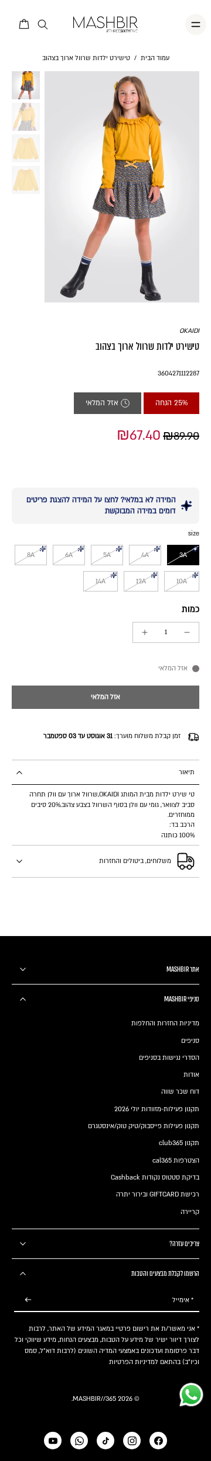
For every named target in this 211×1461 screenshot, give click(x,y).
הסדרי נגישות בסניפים (169, 1057)
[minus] (187, 632)
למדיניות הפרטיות (133, 1362)
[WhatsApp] (79, 1440)
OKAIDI (189, 330)
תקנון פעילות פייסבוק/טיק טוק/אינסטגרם (143, 1126)
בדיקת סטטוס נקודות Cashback (155, 1177)
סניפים (190, 1040)
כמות (190, 609)
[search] (43, 24)
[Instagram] (132, 1440)
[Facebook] (158, 1440)
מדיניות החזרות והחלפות (165, 1023)
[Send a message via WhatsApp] (191, 1394)
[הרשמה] (28, 1300)
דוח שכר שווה (180, 1091)
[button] (105, 697)
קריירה (190, 1212)
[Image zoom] (122, 186)
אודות (191, 1074)
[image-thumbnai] (26, 85)
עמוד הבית (155, 58)
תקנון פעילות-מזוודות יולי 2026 (156, 1109)
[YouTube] (53, 1440)
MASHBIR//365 (94, 1398)
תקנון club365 (179, 1143)
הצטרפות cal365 (175, 1160)
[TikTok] (105, 1440)
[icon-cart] (25, 24)
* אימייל (182, 1300)
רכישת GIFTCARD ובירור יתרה (157, 1194)
